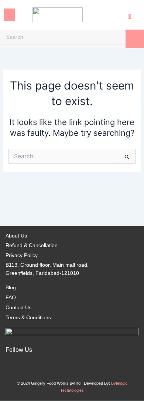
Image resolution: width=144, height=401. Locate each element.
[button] (9, 15)
